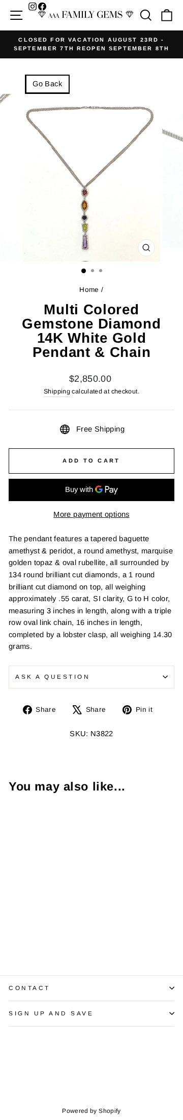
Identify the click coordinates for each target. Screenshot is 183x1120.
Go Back (47, 84)
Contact (29, 987)
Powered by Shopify (91, 1110)
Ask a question (52, 676)
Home (89, 289)
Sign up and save (51, 1013)
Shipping (57, 391)
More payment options (91, 514)
